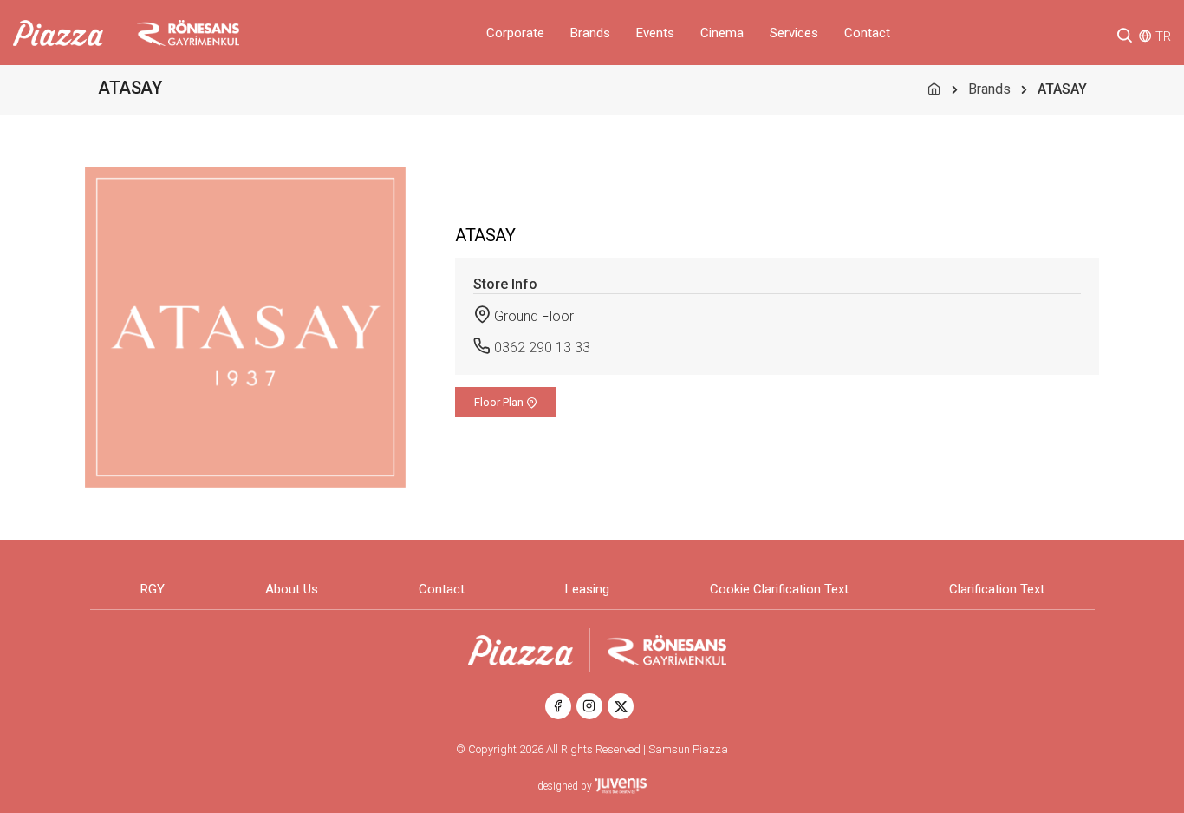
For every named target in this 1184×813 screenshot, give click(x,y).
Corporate (515, 33)
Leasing (587, 589)
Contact (867, 33)
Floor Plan (500, 402)
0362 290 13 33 (542, 347)
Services (794, 33)
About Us (291, 589)
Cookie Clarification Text (779, 589)
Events (655, 33)
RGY (152, 589)
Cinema (722, 33)
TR (1163, 36)
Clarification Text (996, 589)
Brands (590, 33)
